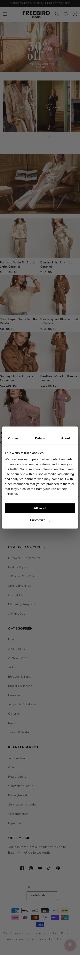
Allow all (40, 508)
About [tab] (65, 438)
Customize (37, 520)
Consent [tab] (14, 438)
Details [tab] (40, 438)
